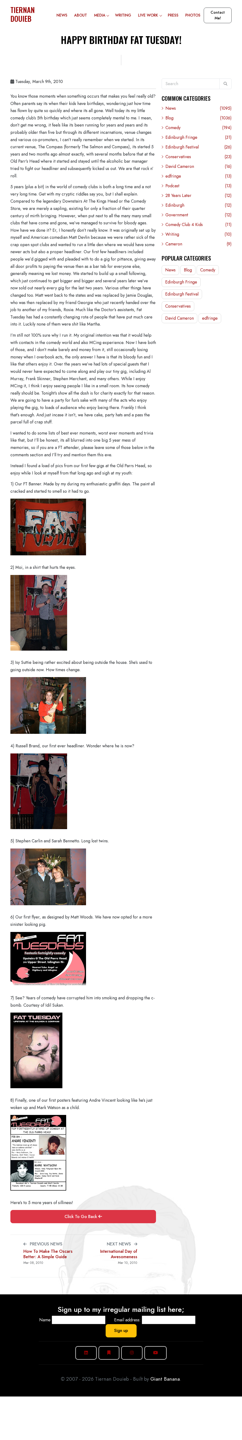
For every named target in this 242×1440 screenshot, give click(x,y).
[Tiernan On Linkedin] (86, 1353)
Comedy (198, 128)
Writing (123, 15)
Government (198, 215)
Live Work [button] (148, 15)
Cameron (198, 244)
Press (173, 15)
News (61, 15)
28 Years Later (198, 195)
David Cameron (198, 166)
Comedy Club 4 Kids (198, 225)
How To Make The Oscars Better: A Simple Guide (48, 1254)
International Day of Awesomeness (118, 1254)
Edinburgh (198, 205)
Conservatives (198, 157)
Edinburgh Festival (198, 147)
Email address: (127, 1320)
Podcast (198, 186)
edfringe (198, 176)
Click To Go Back (81, 1217)
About (80, 15)
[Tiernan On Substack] (109, 1353)
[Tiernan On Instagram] (132, 1353)
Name (45, 1320)
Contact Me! (218, 15)
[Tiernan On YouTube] (155, 1353)
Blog (198, 118)
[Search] (225, 84)
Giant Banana (165, 1379)
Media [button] (99, 15)
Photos (192, 15)
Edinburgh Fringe (198, 137)
